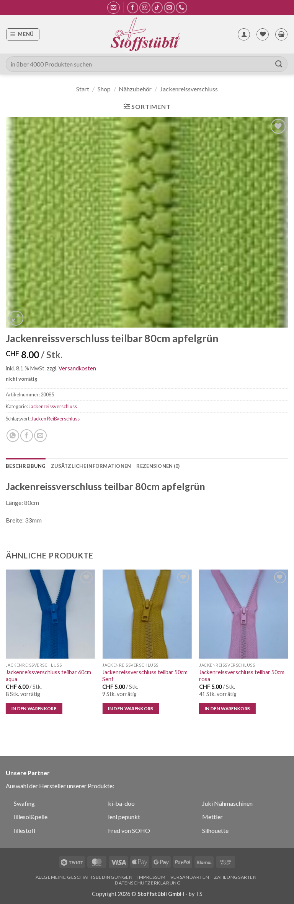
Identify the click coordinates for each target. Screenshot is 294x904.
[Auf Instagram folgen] (144, 7)
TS (199, 894)
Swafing (24, 803)
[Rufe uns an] (181, 7)
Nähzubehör (135, 89)
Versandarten (189, 877)
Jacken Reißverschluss (55, 418)
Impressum (151, 877)
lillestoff (25, 830)
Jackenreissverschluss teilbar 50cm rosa (241, 676)
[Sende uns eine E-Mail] (169, 7)
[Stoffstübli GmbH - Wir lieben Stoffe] (144, 34)
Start (82, 89)
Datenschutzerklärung (148, 883)
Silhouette (215, 830)
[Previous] (6, 649)
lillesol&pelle (30, 816)
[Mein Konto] (244, 34)
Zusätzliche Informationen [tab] (91, 466)
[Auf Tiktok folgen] (157, 7)
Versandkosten (77, 368)
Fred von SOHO (129, 830)
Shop (104, 89)
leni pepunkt (124, 816)
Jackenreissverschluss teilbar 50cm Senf (145, 676)
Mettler (212, 816)
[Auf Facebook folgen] (132, 7)
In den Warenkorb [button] (34, 708)
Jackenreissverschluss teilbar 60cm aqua (48, 676)
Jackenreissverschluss (189, 89)
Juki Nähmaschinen (227, 803)
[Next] (288, 649)
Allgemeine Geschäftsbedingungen (84, 877)
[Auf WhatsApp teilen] (13, 435)
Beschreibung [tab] (26, 466)
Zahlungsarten (235, 877)
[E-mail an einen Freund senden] (40, 435)
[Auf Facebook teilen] (26, 435)
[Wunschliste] (262, 34)
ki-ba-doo (121, 803)
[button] (113, 8)
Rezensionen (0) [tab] (158, 466)
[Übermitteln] (279, 64)
